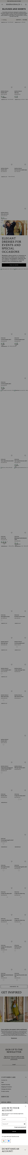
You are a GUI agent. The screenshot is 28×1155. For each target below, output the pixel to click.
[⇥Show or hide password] (25, 1124)
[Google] (4, 1141)
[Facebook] (9, 1141)
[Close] (25, 1106)
